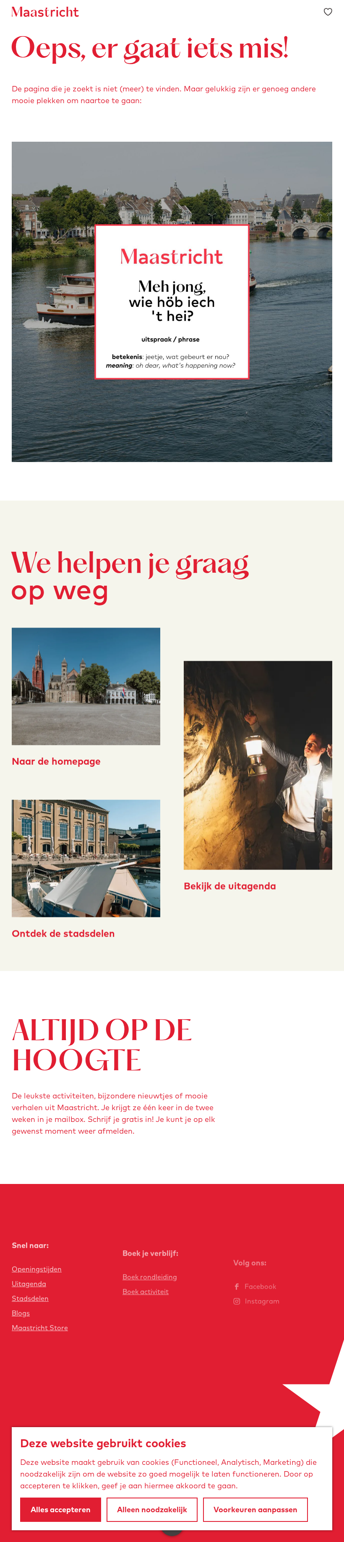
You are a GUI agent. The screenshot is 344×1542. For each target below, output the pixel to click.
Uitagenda (29, 1284)
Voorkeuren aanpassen (255, 1509)
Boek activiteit (145, 1291)
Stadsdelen (30, 1298)
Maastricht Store (40, 1328)
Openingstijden (37, 1269)
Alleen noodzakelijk (152, 1509)
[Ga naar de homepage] (45, 12)
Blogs (21, 1313)
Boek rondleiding (149, 1276)
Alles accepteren (61, 1509)
